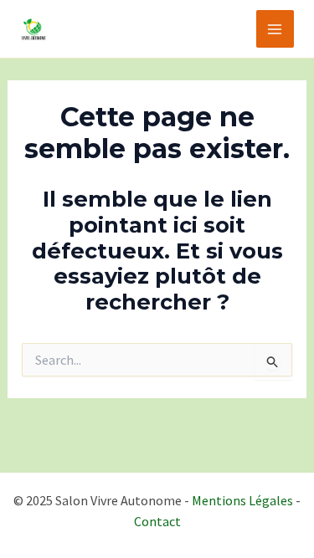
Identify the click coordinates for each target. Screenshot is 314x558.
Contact (157, 521)
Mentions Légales (242, 500)
